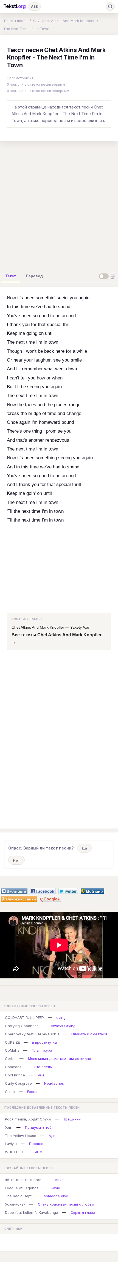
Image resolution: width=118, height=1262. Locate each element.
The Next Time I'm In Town (26, 28)
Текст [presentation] (10, 276)
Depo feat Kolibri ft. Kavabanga (31, 1212)
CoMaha (12, 1050)
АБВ (34, 6)
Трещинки (72, 1119)
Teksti (14, 6)
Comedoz (13, 1067)
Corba (10, 1058)
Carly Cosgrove (18, 1083)
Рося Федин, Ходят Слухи (28, 1119)
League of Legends (21, 1188)
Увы (40, 1075)
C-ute (10, 1091)
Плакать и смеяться (89, 1034)
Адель (54, 1135)
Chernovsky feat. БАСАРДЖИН (32, 1034)
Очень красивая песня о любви (66, 1204)
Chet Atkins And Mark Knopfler (68, 20)
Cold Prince (15, 1075)
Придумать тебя (39, 1127)
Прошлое (37, 1143)
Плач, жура (42, 1050)
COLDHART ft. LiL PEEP (24, 1017)
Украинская (15, 1204)
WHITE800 (14, 1152)
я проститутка (44, 1042)
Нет (16, 860)
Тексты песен (15, 20)
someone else (56, 1196)
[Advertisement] (59, 205)
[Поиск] (110, 6)
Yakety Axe (79, 627)
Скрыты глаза (83, 1212)
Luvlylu (11, 1143)
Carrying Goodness (21, 1026)
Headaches (54, 1083)
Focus (32, 1091)
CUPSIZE (12, 1042)
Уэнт (9, 1127)
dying (61, 1017)
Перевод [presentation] (34, 276)
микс (59, 1179)
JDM (39, 1152)
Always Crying (63, 1026)
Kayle (55, 1188)
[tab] (10, 276)
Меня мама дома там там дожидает (60, 1058)
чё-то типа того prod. (23, 1179)
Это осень (43, 1067)
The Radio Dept (18, 1196)
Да (84, 848)
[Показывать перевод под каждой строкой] (108, 276)
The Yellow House (20, 1135)
